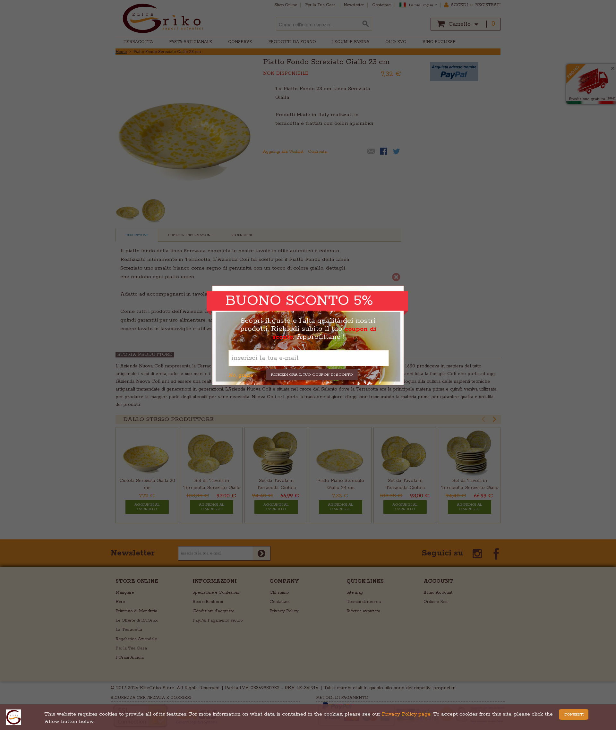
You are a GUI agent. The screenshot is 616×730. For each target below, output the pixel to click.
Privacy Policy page (406, 714)
